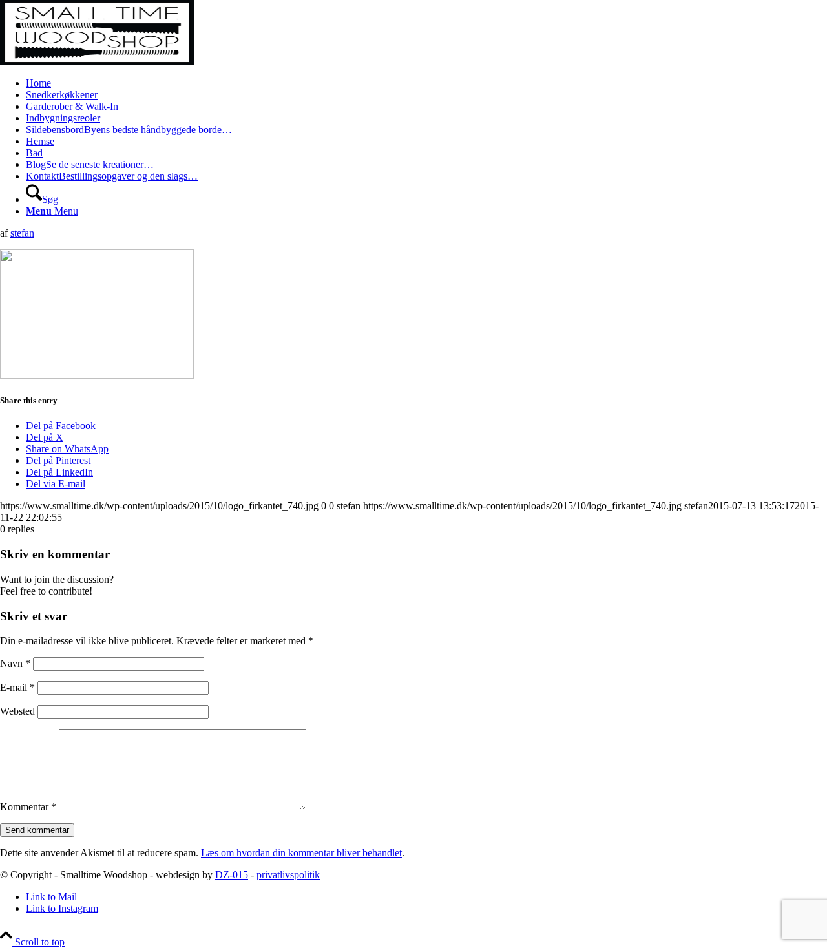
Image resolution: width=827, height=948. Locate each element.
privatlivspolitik (288, 874)
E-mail (17, 687)
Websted (17, 711)
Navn (15, 663)
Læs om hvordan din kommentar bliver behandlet (301, 852)
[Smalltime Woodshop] (97, 61)
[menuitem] (426, 83)
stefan (22, 232)
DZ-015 (231, 874)
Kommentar (28, 806)
